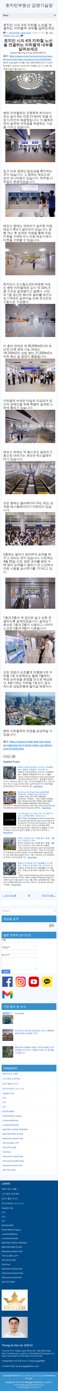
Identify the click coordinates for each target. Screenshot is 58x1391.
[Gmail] (8, 1000)
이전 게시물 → (48, 895)
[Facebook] (8, 987)
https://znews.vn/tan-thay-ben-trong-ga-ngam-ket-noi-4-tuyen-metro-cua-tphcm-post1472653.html (28, 745)
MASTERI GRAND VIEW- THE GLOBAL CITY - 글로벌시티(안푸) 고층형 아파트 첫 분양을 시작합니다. (35, 1050)
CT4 (4, 1098)
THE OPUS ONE (9, 1147)
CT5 (4, 1102)
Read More (38, 786)
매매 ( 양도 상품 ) (10, 1073)
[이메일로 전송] (4, 756)
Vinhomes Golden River (13, 1161)
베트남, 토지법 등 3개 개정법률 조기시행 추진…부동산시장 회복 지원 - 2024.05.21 (35, 864)
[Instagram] (21, 987)
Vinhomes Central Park (12, 1156)
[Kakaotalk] (47, 987)
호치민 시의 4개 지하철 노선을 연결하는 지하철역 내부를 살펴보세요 (28, 26)
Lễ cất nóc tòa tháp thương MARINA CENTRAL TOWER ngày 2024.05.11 (33, 793)
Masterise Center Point (12, 1138)
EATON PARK (8, 1111)
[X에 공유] (10, 756)
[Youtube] (34, 987)
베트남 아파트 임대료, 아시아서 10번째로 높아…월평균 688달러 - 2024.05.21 (35, 768)
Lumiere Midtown (10, 1120)
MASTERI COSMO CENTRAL (15, 1129)
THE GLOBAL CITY (10, 1143)
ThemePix (19, 1382)
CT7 (4, 1107)
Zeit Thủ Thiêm (9, 1170)
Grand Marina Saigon (12, 1116)
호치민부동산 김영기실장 (29, 5)
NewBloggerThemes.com (29, 1387)
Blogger (29, 1378)
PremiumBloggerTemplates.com (29, 1385)
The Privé (6, 1152)
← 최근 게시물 (9, 895)
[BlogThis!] (7, 756)
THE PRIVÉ (19, 1013)
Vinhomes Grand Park (12, 1165)
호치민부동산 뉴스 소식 (13, 1088)
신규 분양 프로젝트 (11, 1078)
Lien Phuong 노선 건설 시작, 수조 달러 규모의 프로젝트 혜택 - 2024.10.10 (35, 814)
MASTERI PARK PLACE (12, 1134)
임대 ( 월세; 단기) (10, 1083)
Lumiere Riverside (10, 1125)
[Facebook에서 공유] (13, 756)
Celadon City (8, 1093)
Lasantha (47, 1382)
